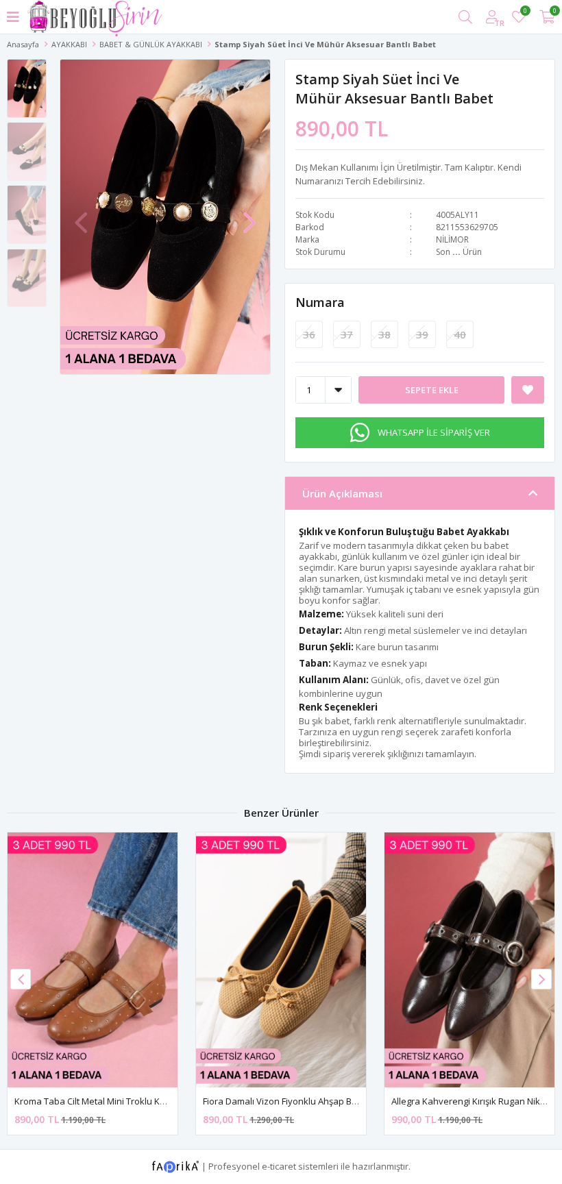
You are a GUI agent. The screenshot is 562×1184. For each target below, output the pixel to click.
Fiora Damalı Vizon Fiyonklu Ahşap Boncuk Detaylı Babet (319, 1101)
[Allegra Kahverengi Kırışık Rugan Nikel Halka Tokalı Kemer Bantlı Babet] (469, 959)
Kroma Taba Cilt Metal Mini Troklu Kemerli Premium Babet (133, 1101)
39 (422, 334)
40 (460, 334)
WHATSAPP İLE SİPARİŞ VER (434, 432)
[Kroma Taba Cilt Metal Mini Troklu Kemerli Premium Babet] (93, 959)
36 (309, 334)
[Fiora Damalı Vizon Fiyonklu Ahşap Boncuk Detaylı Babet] (281, 959)
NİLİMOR (452, 239)
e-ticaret (279, 1165)
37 (347, 334)
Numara (320, 302)
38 (384, 334)
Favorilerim (525, 12)
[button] (249, 216)
